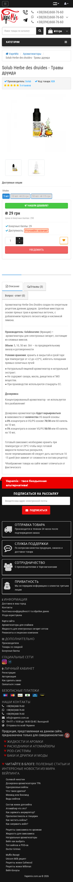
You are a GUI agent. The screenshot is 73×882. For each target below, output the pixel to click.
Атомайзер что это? (16, 808)
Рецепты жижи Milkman (18, 866)
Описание (14, 286)
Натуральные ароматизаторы (21, 837)
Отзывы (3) (36, 286)
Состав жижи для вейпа (19, 804)
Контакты (7, 607)
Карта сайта (8, 621)
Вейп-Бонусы (13, 870)
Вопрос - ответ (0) (15, 295)
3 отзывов (25, 85)
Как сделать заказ (11, 680)
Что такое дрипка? (16, 791)
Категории (12, 42)
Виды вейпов (13, 798)
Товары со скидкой (12, 646)
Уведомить (36, 249)
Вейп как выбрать (15, 841)
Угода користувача (12, 615)
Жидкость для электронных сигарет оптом (25, 628)
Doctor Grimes (13, 849)
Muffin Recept (12, 854)
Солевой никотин (15, 779)
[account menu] (66, 3)
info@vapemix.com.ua (17, 717)
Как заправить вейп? (17, 823)
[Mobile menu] (5, 3)
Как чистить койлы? (16, 820)
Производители (10, 643)
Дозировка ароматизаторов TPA (23, 783)
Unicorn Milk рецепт (16, 858)
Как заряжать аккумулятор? (20, 812)
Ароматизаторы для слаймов (17, 624)
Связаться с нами (11, 684)
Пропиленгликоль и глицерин (22, 816)
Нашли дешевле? (37, 205)
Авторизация (9, 676)
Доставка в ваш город (14, 603)
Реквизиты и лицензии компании (20, 632)
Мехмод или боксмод (17, 794)
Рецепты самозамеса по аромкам (23, 829)
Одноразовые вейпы (17, 787)
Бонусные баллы (11, 650)
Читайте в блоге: (20, 764)
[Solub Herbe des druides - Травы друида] (36, 123)
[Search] (39, 31)
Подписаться (38, 510)
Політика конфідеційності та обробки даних (25, 611)
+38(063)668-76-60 (50, 17)
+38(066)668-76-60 (50, 12)
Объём (5, 190)
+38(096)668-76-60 (50, 22)
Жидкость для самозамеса (20, 833)
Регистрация (8, 672)
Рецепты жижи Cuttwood (19, 862)
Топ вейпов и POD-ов (17, 845)
